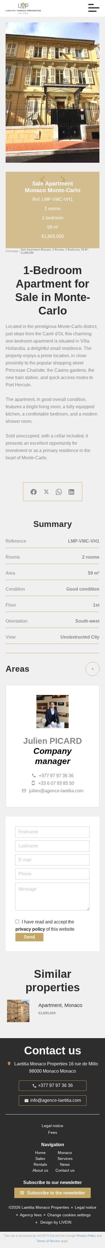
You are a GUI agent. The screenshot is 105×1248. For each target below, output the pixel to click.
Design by (55, 1222)
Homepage (12, 251)
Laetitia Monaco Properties (40, 1063)
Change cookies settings (69, 1215)
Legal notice (85, 1207)
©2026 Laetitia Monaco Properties (39, 1207)
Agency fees (31, 1215)
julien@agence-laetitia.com (56, 790)
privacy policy (30, 929)
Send (29, 937)
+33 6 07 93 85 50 (56, 783)
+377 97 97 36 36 (56, 775)
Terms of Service (48, 1241)
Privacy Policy (86, 1235)
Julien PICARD (52, 740)
